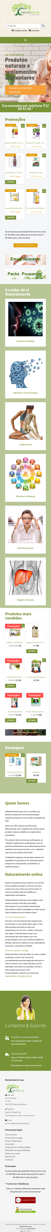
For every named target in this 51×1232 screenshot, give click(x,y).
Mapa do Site (10, 1157)
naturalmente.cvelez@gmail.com (18, 976)
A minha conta (20, 30)
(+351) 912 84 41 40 (13, 1112)
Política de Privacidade (14, 1138)
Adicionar (23, 126)
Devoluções (9, 1144)
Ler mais (10, 182)
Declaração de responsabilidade (17, 1150)
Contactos (9, 1160)
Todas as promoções (25, 245)
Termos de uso (11, 1135)
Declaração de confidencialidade (17, 1147)
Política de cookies (12, 1154)
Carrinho (35, 30)
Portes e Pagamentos (13, 1141)
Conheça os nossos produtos (20, 90)
